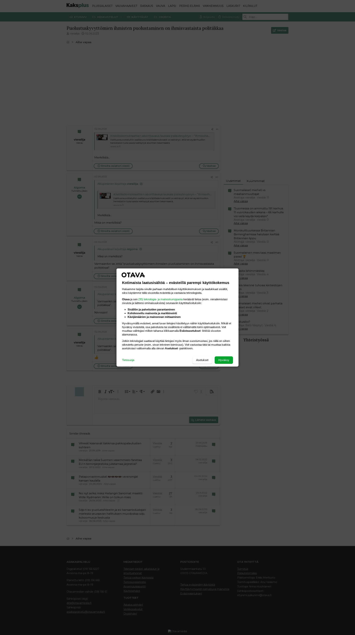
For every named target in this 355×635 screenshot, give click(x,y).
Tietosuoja (128, 360)
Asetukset (202, 360)
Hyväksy (223, 360)
